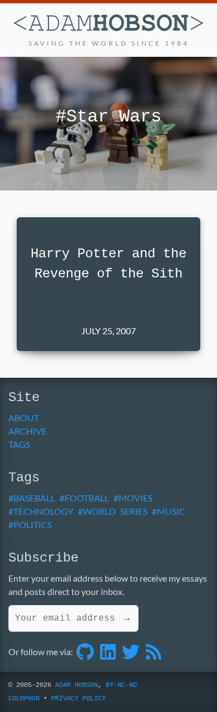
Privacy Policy (78, 699)
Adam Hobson (76, 685)
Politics (32, 524)
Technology (43, 511)
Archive (27, 431)
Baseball (34, 497)
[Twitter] (131, 651)
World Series (115, 511)
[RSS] (153, 651)
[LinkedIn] (108, 651)
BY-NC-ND (121, 685)
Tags (19, 444)
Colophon (24, 699)
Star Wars (113, 116)
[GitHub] (85, 651)
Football (87, 497)
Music (171, 511)
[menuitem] (104, 418)
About (23, 417)
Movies (135, 497)
